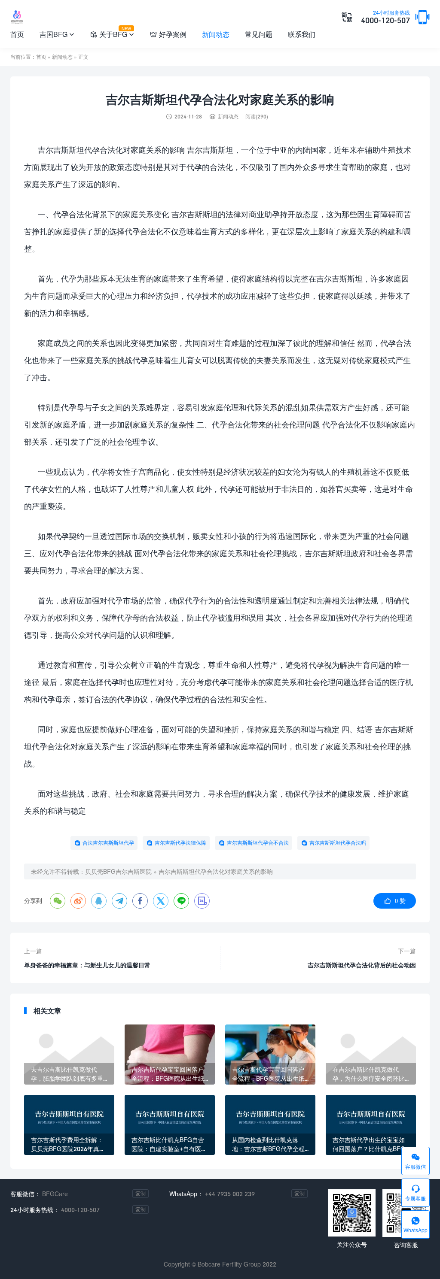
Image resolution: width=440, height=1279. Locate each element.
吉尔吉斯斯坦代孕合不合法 (258, 843)
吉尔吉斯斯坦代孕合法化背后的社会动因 (362, 965)
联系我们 (301, 34)
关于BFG (112, 32)
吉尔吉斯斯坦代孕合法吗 (337, 843)
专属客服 (415, 1193)
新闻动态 (215, 34)
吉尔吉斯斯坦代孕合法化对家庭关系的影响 (216, 871)
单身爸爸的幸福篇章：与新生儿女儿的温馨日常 (87, 965)
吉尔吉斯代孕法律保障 (180, 843)
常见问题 (258, 34)
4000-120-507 (385, 17)
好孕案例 (168, 34)
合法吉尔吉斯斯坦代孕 (108, 843)
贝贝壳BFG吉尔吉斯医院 (118, 871)
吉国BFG (57, 34)
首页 (17, 34)
